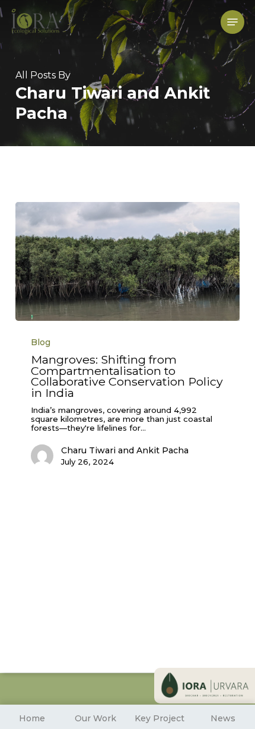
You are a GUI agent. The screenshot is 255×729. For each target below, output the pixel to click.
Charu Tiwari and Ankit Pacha (125, 450)
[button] (232, 22)
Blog (40, 342)
